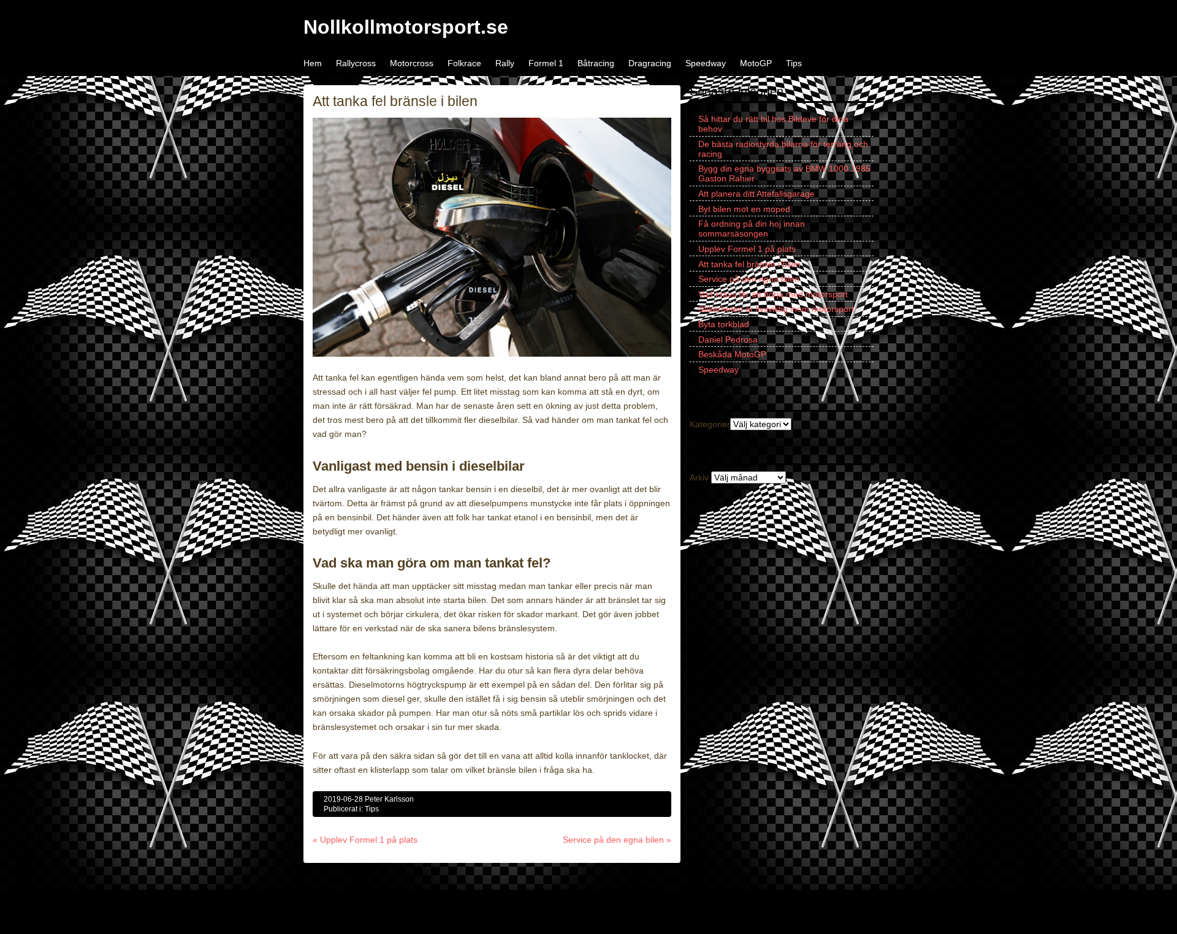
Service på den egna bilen (748, 279)
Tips (794, 63)
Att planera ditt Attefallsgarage (756, 194)
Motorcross (411, 63)
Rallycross (356, 63)
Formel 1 (545, 63)
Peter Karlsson (389, 799)
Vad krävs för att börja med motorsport (773, 294)
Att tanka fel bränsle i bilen (749, 264)
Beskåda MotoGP (732, 354)
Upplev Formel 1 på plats (747, 249)
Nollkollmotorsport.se (405, 27)
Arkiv (699, 477)
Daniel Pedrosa (728, 339)
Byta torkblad (723, 324)
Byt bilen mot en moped (744, 209)
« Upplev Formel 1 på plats (365, 840)
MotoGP (756, 63)
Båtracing (595, 63)
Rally (504, 63)
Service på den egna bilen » (617, 840)
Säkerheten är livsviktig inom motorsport (776, 309)
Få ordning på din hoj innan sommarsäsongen (751, 228)
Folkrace (464, 63)
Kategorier (710, 424)
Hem (312, 63)
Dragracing (649, 63)
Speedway (705, 63)
